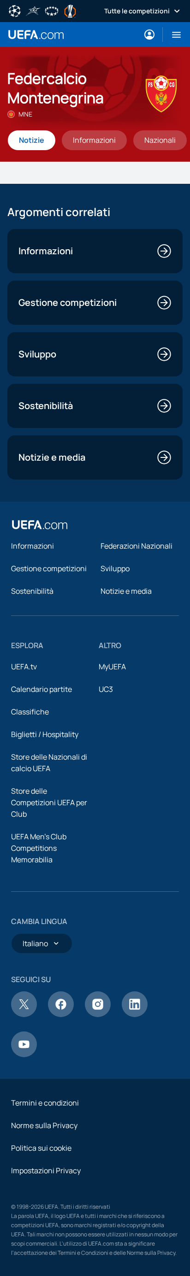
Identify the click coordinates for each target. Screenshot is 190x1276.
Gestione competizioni (49, 568)
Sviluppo (115, 568)
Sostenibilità (32, 591)
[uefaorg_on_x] (24, 1014)
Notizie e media (126, 591)
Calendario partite (41, 689)
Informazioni (32, 546)
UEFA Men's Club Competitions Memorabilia (38, 848)
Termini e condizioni (45, 1103)
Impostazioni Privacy (46, 1170)
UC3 (106, 689)
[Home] (39, 524)
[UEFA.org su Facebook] (61, 1014)
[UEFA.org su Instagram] (98, 1014)
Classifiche (30, 712)
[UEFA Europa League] (70, 10)
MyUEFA (112, 666)
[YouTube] (24, 1054)
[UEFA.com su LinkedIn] (135, 1014)
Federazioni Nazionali (136, 546)
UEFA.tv (24, 666)
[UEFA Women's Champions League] (51, 10)
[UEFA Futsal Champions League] (33, 10)
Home (36, 34)
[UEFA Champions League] (14, 10)
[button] (173, 34)
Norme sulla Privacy (44, 1125)
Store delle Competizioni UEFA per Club (49, 802)
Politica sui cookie (41, 1148)
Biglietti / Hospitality (44, 734)
